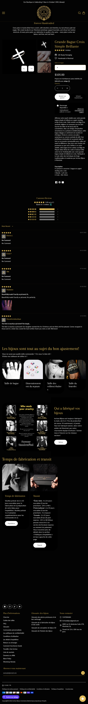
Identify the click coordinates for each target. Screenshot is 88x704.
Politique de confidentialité (27, 689)
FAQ (4, 624)
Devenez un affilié (9, 655)
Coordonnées (69, 689)
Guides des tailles (8, 620)
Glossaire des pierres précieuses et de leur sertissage (43, 618)
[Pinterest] (19, 606)
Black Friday (7, 658)
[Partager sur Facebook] (56, 182)
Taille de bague (11, 383)
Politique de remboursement (10, 689)
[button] (84, 13)
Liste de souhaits (8, 652)
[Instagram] (10, 606)
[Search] (79, 13)
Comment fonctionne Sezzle (12, 646)
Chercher (6, 617)
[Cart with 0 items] (84, 13)
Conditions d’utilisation (43, 689)
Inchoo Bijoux (16, 701)
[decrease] (57, 88)
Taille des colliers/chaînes (54, 386)
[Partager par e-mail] (62, 182)
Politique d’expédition (57, 689)
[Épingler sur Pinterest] (59, 182)
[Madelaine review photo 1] (7, 305)
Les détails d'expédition (10, 639)
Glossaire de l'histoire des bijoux (41, 631)
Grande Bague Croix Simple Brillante (70, 44)
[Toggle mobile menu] (18, 13)
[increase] (67, 88)
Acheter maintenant (78, 97)
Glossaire (6, 627)
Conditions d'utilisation (11, 636)
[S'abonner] (83, 673)
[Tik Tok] (15, 606)
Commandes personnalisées (12, 630)
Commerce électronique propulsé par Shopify (33, 701)
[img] (6, 233)
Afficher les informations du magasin (79, 110)
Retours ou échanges (10, 643)
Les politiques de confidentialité (13, 633)
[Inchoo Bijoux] (44, 12)
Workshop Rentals (9, 662)
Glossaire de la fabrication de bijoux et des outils (43, 624)
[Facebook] (5, 606)
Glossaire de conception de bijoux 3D (43, 628)
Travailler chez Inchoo (10, 649)
